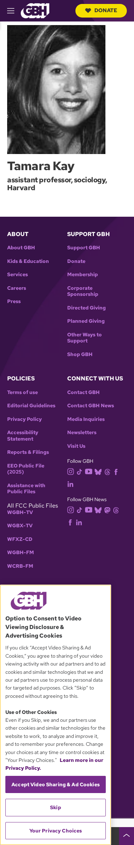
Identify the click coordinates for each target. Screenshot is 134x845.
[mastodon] (107, 509)
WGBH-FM (20, 552)
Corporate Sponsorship (82, 291)
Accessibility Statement (22, 435)
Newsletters (81, 432)
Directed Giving (86, 308)
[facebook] (116, 471)
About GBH (21, 248)
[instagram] (70, 471)
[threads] (107, 471)
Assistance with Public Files (26, 488)
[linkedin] (70, 484)
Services (17, 275)
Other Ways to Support (84, 338)
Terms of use (22, 392)
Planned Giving (86, 321)
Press (14, 301)
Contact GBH (83, 392)
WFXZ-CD (20, 539)
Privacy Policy (24, 419)
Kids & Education (28, 261)
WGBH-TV (20, 512)
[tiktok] (79, 471)
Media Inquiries (86, 419)
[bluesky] (98, 471)
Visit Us (76, 446)
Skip (55, 807)
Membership (82, 275)
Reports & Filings (28, 452)
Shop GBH (80, 354)
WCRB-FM (20, 566)
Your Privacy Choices (55, 830)
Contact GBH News (90, 406)
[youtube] (88, 471)
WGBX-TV (20, 526)
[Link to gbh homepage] (35, 10)
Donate (105, 10)
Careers (16, 288)
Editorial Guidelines (31, 406)
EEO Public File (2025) (25, 469)
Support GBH (83, 248)
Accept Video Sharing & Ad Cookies (55, 784)
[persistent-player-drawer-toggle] (126, 836)
